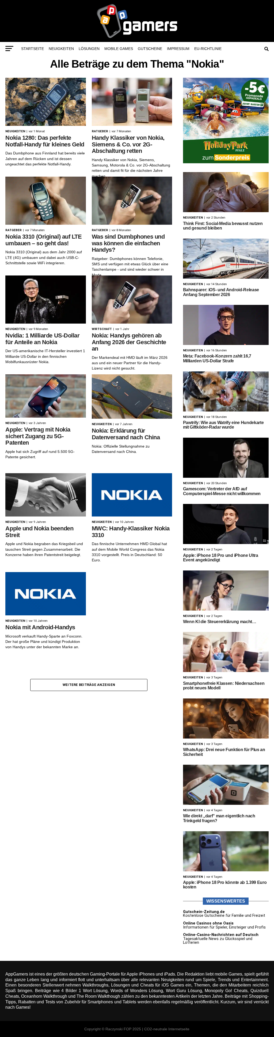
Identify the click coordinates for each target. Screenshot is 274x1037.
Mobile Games (118, 48)
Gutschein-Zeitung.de (204, 912)
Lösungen (89, 48)
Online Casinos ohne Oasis (208, 923)
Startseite (32, 48)
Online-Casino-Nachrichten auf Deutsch (220, 935)
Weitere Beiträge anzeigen (89, 685)
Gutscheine (150, 48)
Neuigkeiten (61, 48)
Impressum (178, 48)
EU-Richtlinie (208, 48)
